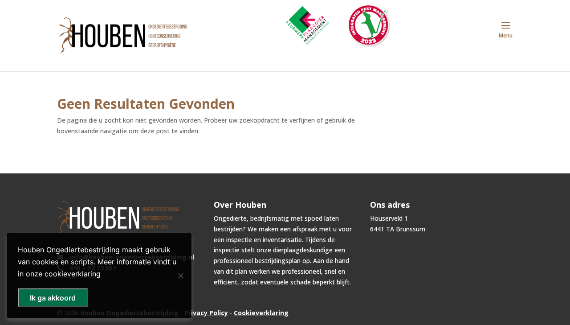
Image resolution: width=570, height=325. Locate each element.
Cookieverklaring (261, 313)
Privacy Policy (206, 313)
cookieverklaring (73, 273)
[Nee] (180, 275)
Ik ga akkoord (53, 297)
